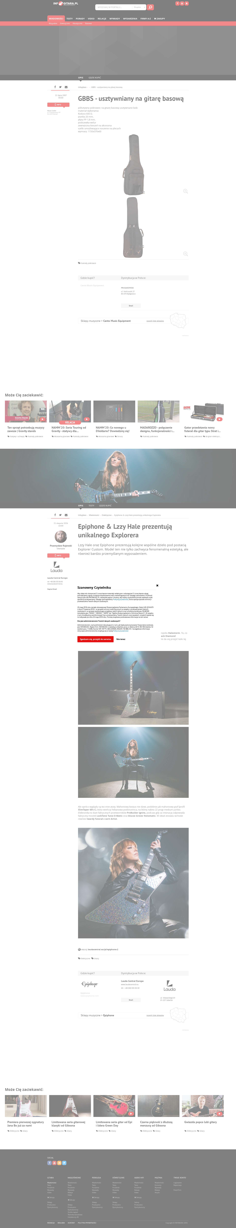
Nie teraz (120, 639)
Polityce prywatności (120, 631)
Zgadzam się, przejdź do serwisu (95, 639)
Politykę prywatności (120, 599)
